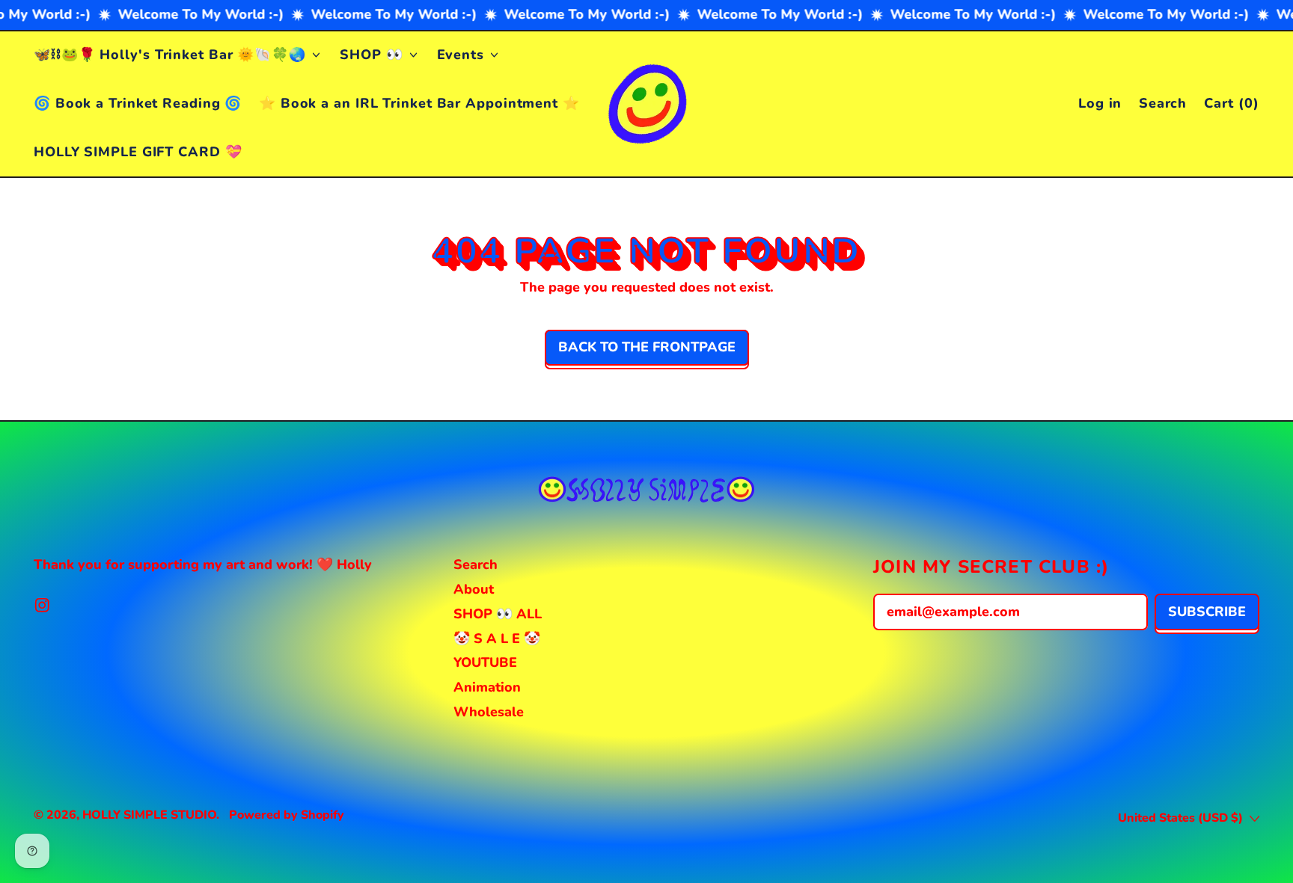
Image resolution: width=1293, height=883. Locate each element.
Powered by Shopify (286, 815)
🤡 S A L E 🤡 (496, 638)
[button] (1163, 103)
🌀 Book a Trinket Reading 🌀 (138, 103)
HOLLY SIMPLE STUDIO (149, 815)
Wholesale (488, 712)
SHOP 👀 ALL (497, 614)
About (473, 589)
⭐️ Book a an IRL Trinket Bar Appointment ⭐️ (419, 103)
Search (475, 564)
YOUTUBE (485, 662)
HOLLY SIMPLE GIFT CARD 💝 (138, 152)
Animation (487, 687)
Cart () (1231, 106)
